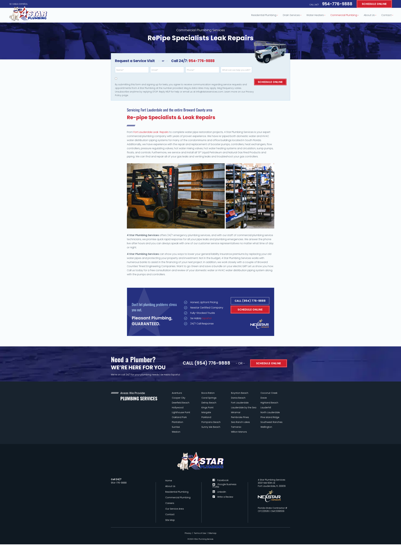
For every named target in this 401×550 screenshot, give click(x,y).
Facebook (223, 480)
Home (168, 480)
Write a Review (225, 496)
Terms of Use (200, 533)
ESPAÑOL (23, 4)
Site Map (170, 520)
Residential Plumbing (263, 15)
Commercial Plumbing (343, 15)
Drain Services (291, 15)
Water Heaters (315, 15)
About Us (369, 15)
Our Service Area (174, 508)
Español (206, 318)
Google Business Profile (224, 485)
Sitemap (212, 533)
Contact (386, 15)
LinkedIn (221, 491)
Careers (169, 503)
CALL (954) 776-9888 (250, 301)
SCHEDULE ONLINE (374, 4)
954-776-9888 (330, 4)
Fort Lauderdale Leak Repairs (151, 132)
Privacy (188, 533)
